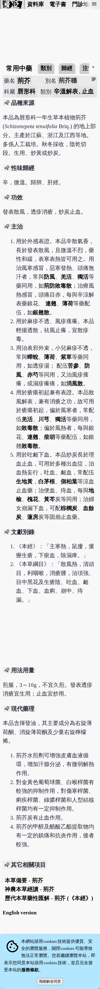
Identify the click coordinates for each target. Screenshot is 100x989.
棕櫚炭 (69, 508)
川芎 (44, 419)
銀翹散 (41, 312)
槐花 (32, 499)
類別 (46, 68)
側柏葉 (69, 481)
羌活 (66, 277)
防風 (49, 277)
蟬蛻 (32, 357)
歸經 (67, 68)
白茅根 (46, 481)
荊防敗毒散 (58, 286)
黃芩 (49, 499)
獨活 (83, 277)
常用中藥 (19, 68)
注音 (88, 68)
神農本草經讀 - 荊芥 (29, 889)
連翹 (51, 303)
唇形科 (26, 91)
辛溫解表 (66, 91)
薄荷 (67, 303)
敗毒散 (30, 428)
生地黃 (24, 481)
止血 (88, 91)
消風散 (74, 383)
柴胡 (49, 437)
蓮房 (32, 517)
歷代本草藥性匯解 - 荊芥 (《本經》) (49, 898)
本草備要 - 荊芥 (24, 880)
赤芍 (32, 375)
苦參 (73, 366)
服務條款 (30, 969)
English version (20, 912)
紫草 (66, 357)
